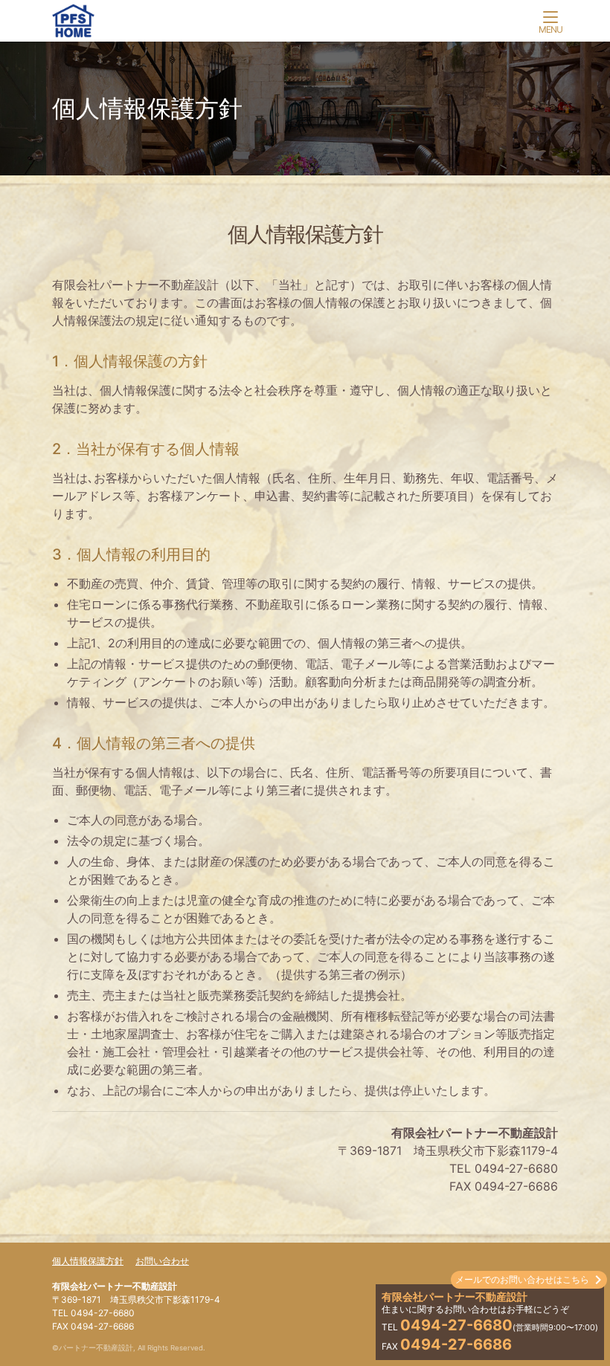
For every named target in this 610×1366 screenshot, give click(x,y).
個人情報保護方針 (87, 1260)
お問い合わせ (162, 1260)
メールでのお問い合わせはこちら (522, 1279)
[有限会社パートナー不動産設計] (305, 24)
